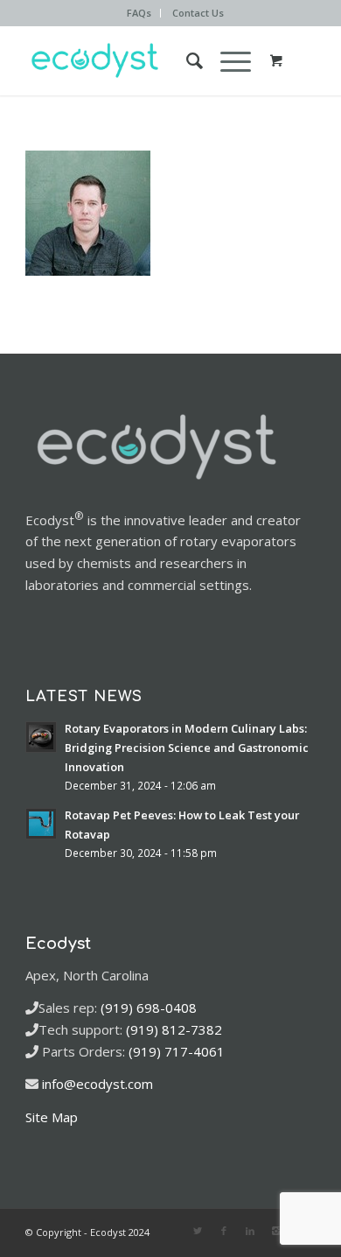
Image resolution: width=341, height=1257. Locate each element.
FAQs (139, 12)
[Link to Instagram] (276, 1231)
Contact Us (198, 12)
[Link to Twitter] (197, 1231)
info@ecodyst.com (97, 1083)
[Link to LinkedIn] (250, 1231)
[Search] (186, 60)
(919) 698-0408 (149, 1007)
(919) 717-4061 (177, 1051)
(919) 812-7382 (174, 1029)
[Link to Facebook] (224, 1231)
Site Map (51, 1117)
